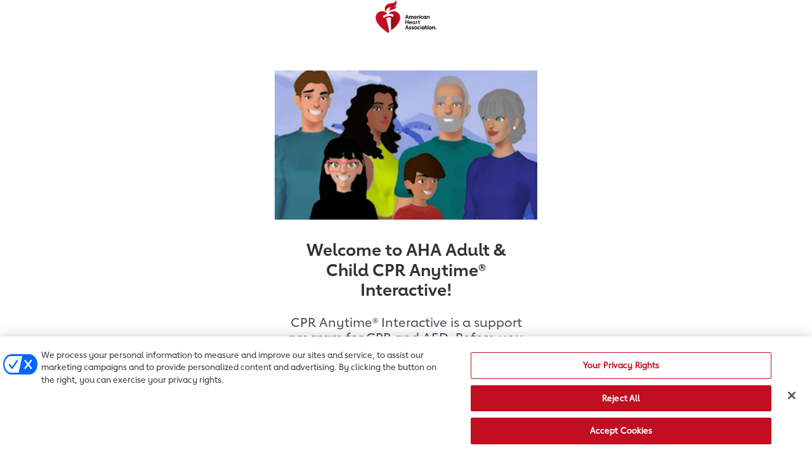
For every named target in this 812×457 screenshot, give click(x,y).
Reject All (621, 398)
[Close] (792, 395)
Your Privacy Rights (621, 365)
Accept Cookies (621, 430)
